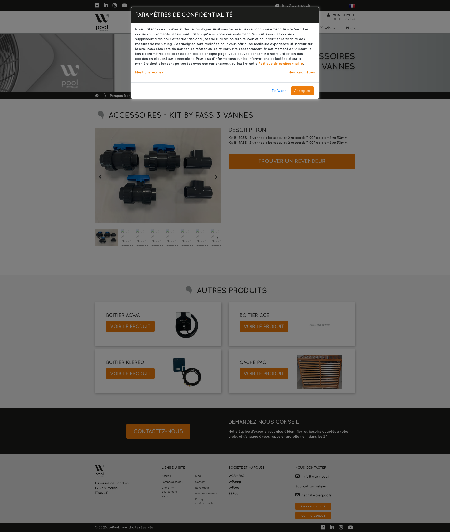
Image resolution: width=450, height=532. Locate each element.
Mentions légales (149, 72)
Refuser (279, 90)
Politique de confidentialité (281, 63)
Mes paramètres (301, 72)
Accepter (302, 90)
